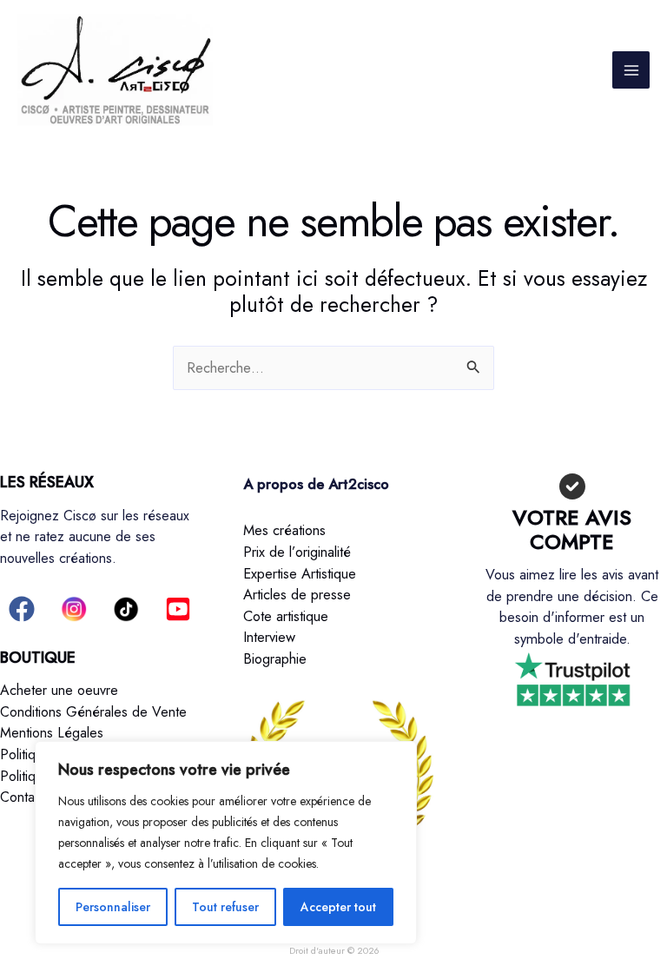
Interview (269, 636)
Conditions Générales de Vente (93, 712)
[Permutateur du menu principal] (631, 70)
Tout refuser (225, 907)
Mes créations (284, 529)
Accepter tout (338, 907)
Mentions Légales (51, 733)
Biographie (275, 658)
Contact (22, 797)
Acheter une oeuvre (59, 690)
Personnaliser (113, 907)
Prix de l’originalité (297, 551)
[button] (21, 609)
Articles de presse (297, 594)
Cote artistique (285, 615)
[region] (226, 842)
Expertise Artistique (299, 573)
